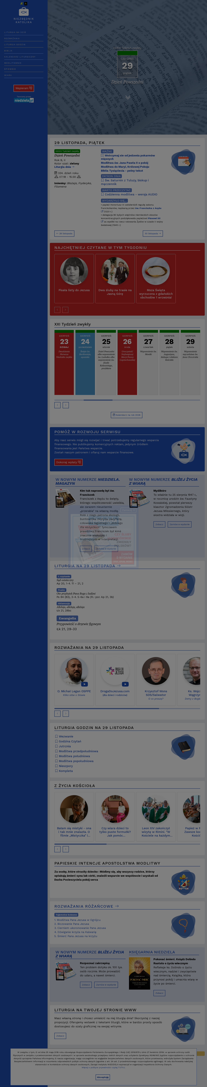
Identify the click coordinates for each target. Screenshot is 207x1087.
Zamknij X (128, 516)
